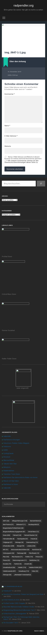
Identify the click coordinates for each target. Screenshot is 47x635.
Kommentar (9, 94)
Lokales (31, 546)
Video (35, 571)
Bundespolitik (34, 524)
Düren (6, 535)
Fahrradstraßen (8, 539)
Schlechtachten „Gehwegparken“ (15, 614)
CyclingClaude (8, 453)
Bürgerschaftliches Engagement (14, 531)
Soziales (7, 564)
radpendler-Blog (14, 586)
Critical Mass (33, 531)
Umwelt (28, 564)
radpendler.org (24, 5)
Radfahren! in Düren (10, 484)
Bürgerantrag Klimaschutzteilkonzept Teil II (19, 610)
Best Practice (8, 524)
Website (7, 146)
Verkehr (22, 567)
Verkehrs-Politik (35, 567)
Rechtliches (34, 560)
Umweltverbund (9, 567)
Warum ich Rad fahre (11, 481)
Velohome (7, 446)
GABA (5, 450)
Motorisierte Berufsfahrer (20, 549)
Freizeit (34, 539)
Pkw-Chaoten (17, 557)
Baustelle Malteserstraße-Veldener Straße (18, 607)
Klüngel (20, 546)
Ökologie (7, 574)
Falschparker (22, 539)
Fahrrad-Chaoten (30, 535)
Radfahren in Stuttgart (11, 440)
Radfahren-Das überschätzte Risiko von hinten (20, 477)
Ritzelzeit (6, 457)
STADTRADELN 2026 (11, 600)
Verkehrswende (9, 571)
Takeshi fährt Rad (9, 464)
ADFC (6, 521)
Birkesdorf (21, 524)
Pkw (6, 557)
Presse (6, 560)
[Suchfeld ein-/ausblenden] (43, 18)
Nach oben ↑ (39, 631)
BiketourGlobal (8, 460)
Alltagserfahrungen (19, 521)
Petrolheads (34, 553)
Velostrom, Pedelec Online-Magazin (16, 443)
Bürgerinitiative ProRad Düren (13, 528)
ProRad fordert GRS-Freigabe (14, 603)
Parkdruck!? (7, 591)
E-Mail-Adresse (10, 136)
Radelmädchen (8, 471)
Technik (17, 564)
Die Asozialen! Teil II (10, 623)
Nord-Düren (36, 549)
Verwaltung (24, 571)
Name (7, 126)
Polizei (39, 557)
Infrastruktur (8, 546)
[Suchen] (41, 183)
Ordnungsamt (8, 553)
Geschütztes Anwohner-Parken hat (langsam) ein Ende (23, 594)
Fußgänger (7, 542)
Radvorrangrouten (20, 560)
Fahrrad (17, 535)
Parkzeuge (21, 553)
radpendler (7, 436)
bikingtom (6, 467)
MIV (5, 549)
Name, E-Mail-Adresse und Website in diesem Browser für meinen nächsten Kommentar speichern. (23, 157)
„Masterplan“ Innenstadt (22, 574)
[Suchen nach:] (23, 504)
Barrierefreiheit (35, 521)
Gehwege (19, 542)
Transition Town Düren (11, 474)
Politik (29, 557)
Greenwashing (32, 542)
